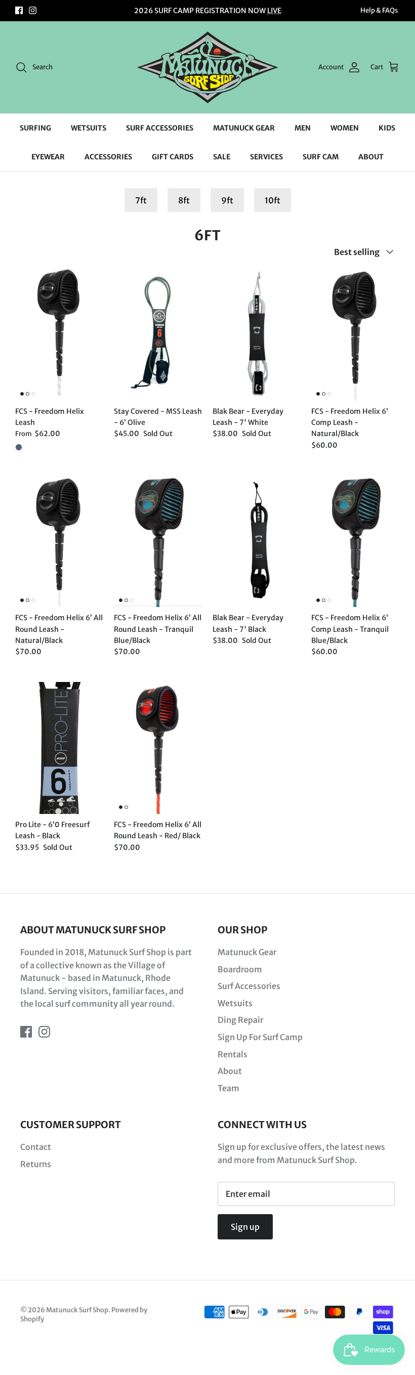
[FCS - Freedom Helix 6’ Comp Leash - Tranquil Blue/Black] (355, 541)
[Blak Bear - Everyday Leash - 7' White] (257, 334)
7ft (141, 200)
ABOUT (371, 156)
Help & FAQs (379, 10)
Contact (35, 1147)
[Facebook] (19, 10)
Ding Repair (240, 1020)
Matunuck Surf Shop (77, 1310)
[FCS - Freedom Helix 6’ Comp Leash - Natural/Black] (355, 334)
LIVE (274, 10)
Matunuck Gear (247, 952)
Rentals (232, 1054)
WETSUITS (88, 128)
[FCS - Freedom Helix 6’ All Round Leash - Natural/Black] (59, 541)
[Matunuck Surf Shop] (207, 67)
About (230, 1071)
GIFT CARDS (172, 156)
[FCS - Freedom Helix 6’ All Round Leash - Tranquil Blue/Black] (158, 541)
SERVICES (266, 156)
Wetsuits (235, 1003)
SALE (221, 156)
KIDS (387, 128)
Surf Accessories (249, 986)
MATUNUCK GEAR (244, 128)
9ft (227, 200)
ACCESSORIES (108, 156)
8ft (184, 200)
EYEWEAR (48, 156)
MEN (303, 128)
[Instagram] (32, 10)
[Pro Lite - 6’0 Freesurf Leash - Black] (59, 748)
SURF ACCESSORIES (159, 128)
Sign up (245, 1227)
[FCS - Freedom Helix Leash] (59, 334)
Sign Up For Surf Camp (260, 1037)
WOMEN (344, 128)
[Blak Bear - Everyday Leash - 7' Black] (257, 541)
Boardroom (240, 969)
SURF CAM (321, 156)
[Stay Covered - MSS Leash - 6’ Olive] (158, 334)
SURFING (35, 128)
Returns (35, 1164)
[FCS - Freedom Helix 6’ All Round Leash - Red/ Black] (158, 748)
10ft (272, 200)
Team (228, 1088)
